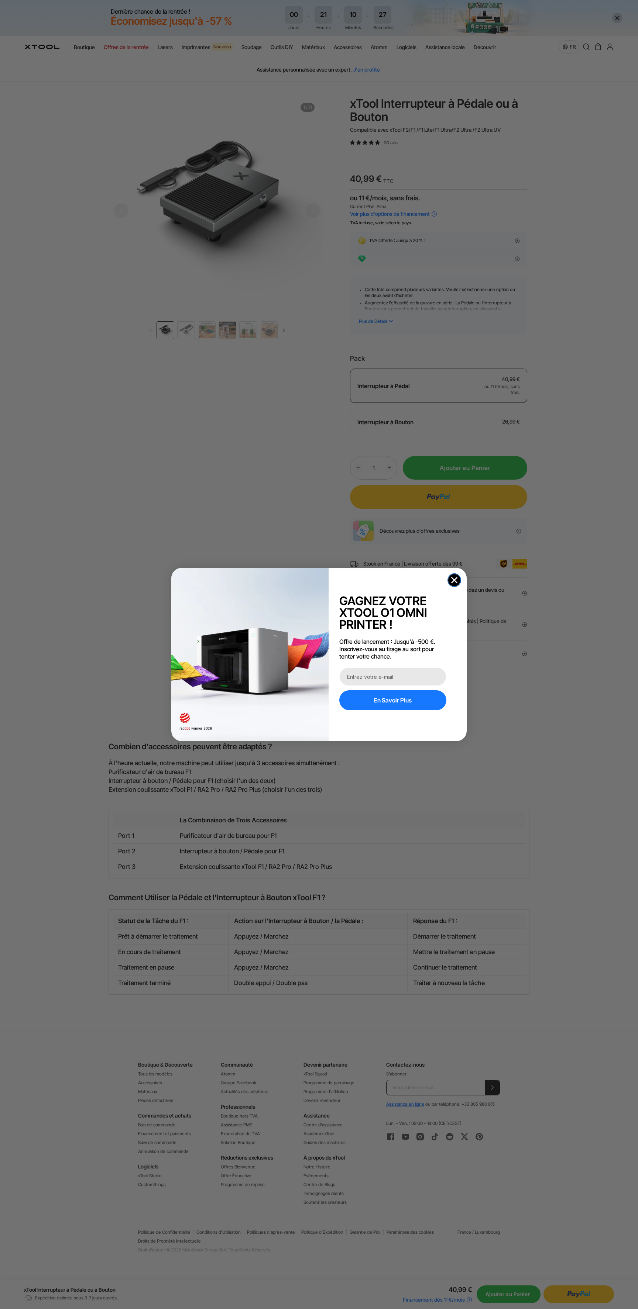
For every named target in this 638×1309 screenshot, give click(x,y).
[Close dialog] (454, 580)
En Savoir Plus (393, 700)
